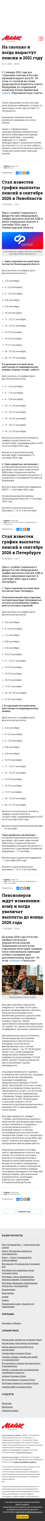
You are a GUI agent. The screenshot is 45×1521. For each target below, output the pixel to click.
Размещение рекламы (10, 1457)
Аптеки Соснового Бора (14, 1376)
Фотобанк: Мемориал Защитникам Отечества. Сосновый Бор (19, 1284)
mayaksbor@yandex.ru (24, 1452)
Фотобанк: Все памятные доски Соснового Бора (18, 1271)
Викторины (8, 1293)
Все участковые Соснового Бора (18, 1379)
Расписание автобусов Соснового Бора (22, 1339)
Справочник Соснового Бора (16, 1353)
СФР (16, 522)
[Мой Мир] (27, 172)
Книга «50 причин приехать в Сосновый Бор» (17, 1252)
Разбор (5, 1300)
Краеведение (8, 1289)
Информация (31, 522)
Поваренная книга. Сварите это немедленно (18, 1305)
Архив (5, 1296)
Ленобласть (8, 524)
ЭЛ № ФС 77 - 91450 (20, 1450)
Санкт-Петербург (10, 883)
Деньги (22, 522)
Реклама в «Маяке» (11, 1323)
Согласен (22, 1516)
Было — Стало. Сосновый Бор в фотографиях (17, 1259)
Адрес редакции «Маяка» (11, 1435)
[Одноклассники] (24, 172)
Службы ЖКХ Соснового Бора (17, 1387)
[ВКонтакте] (17, 172)
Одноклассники (10, 1410)
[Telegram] (20, 172)
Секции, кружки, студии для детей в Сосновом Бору (19, 1358)
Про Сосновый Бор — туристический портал (21, 1246)
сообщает (15, 960)
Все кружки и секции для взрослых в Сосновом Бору (21, 1364)
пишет (6, 92)
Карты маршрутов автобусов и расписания (17, 1348)
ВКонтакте (7, 1407)
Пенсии (11, 168)
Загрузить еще (24, 1212)
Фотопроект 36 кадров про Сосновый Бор (21, 1265)
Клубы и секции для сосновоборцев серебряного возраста (20, 1371)
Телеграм (7, 1403)
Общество (14, 166)
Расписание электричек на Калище (20, 1343)
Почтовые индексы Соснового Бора (20, 1383)
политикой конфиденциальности (28, 1512)
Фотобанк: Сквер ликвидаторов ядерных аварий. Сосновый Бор (18, 1278)
